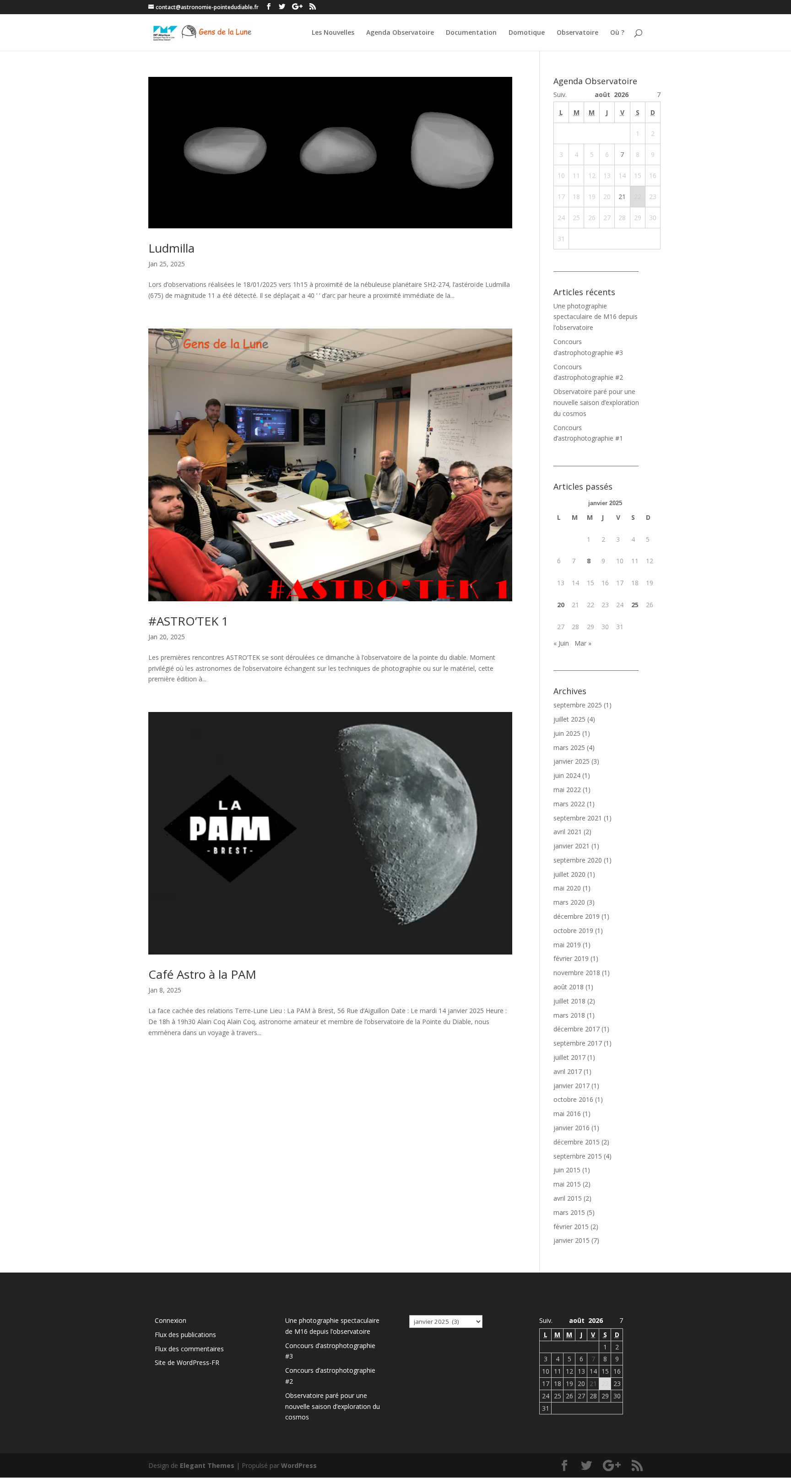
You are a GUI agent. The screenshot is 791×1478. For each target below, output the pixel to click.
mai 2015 (567, 1184)
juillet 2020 (569, 874)
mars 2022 (569, 803)
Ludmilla (171, 248)
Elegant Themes (207, 1465)
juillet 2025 (569, 719)
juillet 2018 (569, 1001)
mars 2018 (569, 1015)
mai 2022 (567, 789)
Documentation (471, 33)
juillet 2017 (569, 1057)
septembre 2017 (577, 1043)
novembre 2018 (576, 972)
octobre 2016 (573, 1099)
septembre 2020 (577, 860)
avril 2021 (567, 831)
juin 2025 (566, 733)
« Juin (561, 643)
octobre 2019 (573, 930)
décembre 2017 (576, 1029)
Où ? (617, 33)
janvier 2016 (571, 1127)
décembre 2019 (576, 916)
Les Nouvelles (333, 33)
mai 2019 (567, 944)
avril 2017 (567, 1071)
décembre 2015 (576, 1142)
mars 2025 (569, 747)
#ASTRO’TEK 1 (188, 621)
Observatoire (577, 33)
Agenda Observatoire (400, 33)
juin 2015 (566, 1169)
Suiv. (560, 94)
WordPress (299, 1465)
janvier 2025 (571, 761)
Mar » (582, 643)
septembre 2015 (577, 1156)
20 (560, 604)
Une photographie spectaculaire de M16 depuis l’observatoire (595, 317)
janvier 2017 (571, 1085)
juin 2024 (566, 775)
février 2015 (571, 1226)
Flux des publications (185, 1334)
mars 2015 (569, 1212)
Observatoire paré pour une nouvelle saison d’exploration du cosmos (596, 402)
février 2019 (571, 958)
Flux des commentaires (189, 1348)
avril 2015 (567, 1198)
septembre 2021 (577, 818)
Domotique (527, 33)
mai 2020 (567, 888)
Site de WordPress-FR (187, 1362)
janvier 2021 (571, 845)
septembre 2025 (577, 705)
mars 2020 (569, 902)
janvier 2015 (571, 1240)
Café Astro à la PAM (202, 974)
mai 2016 (567, 1113)
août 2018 (568, 986)
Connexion (170, 1320)
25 (635, 604)
